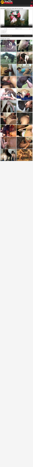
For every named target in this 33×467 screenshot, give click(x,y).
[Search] (31, 6)
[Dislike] (29, 29)
